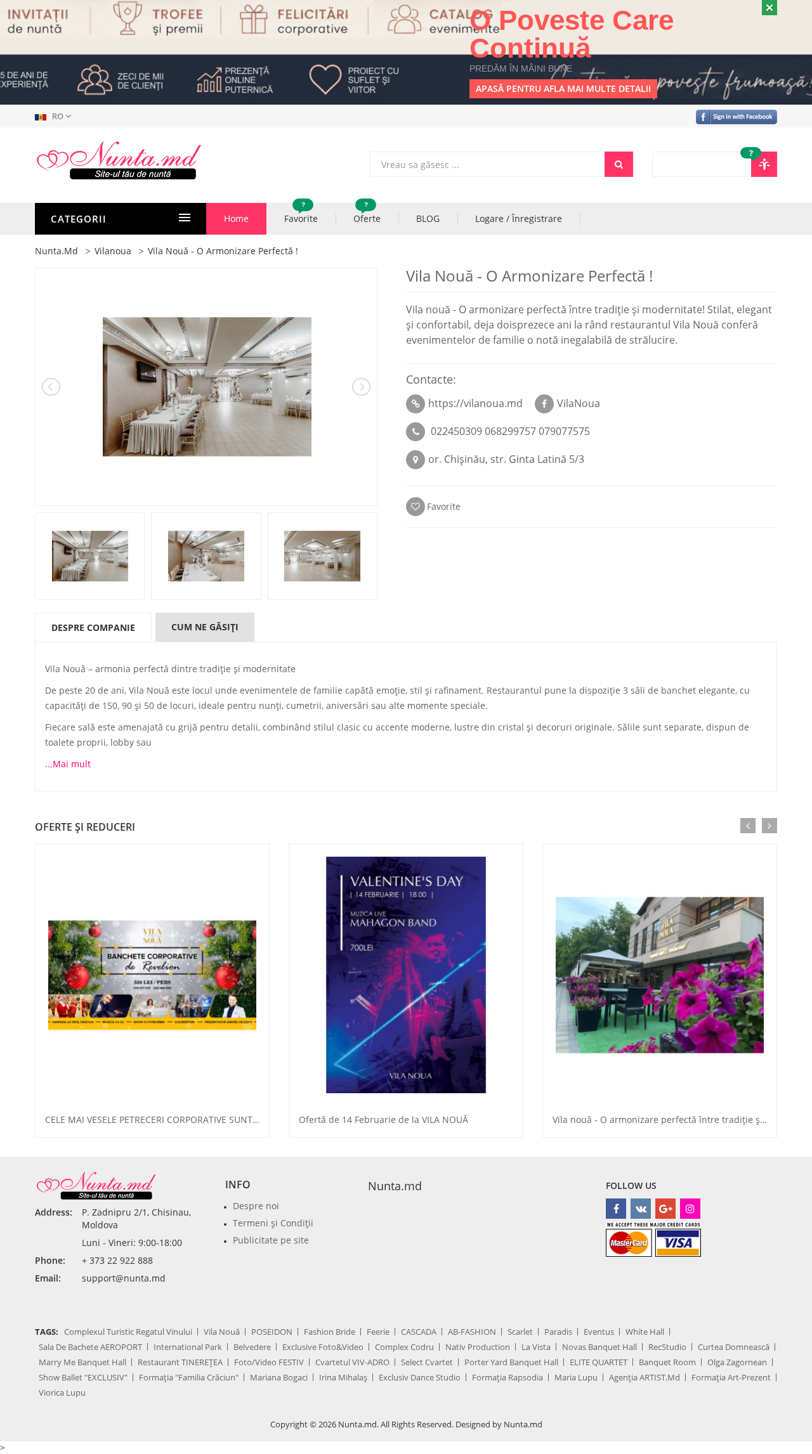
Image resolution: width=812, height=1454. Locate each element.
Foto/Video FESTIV (269, 1362)
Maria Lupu (576, 1377)
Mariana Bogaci (279, 1377)
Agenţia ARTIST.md (644, 1377)
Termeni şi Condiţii (273, 1223)
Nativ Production (477, 1347)
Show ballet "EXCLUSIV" (83, 1377)
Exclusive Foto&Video (322, 1347)
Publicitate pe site (271, 1240)
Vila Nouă (222, 1331)
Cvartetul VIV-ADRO (352, 1362)
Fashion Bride (329, 1331)
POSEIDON (271, 1331)
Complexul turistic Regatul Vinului (128, 1331)
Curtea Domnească (733, 1347)
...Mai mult (68, 764)
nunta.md (56, 251)
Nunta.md (395, 1185)
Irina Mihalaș (343, 1377)
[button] (55, 116)
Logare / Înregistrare (518, 218)
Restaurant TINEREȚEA (180, 1362)
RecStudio (667, 1347)
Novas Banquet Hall (599, 1347)
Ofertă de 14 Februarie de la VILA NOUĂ (383, 1119)
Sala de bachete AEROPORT (90, 1347)
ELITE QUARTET (598, 1362)
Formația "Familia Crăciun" (189, 1377)
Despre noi (256, 1206)
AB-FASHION (472, 1331)
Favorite (301, 213)
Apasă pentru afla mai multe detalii (563, 88)
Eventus (599, 1331)
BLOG (428, 218)
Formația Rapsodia (507, 1377)
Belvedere (252, 1347)
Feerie (378, 1331)
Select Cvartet (427, 1362)
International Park (188, 1347)
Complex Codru (404, 1347)
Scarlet (520, 1331)
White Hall (644, 1331)
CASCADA (418, 1331)
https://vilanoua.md (475, 403)
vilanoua (113, 251)
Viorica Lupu (62, 1392)
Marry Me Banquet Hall (82, 1362)
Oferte (367, 213)
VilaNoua (578, 403)
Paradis (558, 1331)
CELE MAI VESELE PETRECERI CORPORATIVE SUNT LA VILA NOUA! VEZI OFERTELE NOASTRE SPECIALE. (256, 1119)
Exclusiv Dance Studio (420, 1377)
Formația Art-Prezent (731, 1377)
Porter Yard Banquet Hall (511, 1362)
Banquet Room (667, 1362)
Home (236, 218)
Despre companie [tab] (93, 627)
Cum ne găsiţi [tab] (205, 627)
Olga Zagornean (737, 1362)
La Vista (536, 1347)
